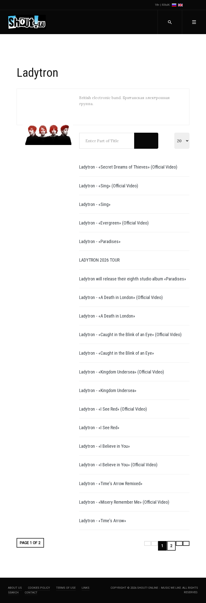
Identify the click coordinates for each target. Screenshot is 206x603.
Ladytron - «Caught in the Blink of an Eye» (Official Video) (130, 334)
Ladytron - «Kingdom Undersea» (107, 390)
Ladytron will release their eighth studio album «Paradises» (132, 278)
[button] (194, 22)
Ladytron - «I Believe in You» (104, 446)
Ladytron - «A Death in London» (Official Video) (121, 297)
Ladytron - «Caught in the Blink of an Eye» (116, 353)
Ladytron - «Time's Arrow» (102, 520)
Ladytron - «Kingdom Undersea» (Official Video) (121, 371)
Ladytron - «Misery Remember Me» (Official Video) (124, 502)
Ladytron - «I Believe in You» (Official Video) (118, 464)
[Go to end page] (186, 543)
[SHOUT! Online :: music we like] (27, 22)
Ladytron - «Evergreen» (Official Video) (114, 222)
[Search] (140, 141)
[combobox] (170, 22)
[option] (174, 5)
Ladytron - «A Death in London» (107, 316)
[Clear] (152, 141)
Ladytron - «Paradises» (100, 241)
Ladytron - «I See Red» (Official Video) (113, 409)
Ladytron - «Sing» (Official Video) (108, 185)
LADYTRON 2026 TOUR (99, 260)
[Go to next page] (179, 543)
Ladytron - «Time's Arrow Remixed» (110, 483)
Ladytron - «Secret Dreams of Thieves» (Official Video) (128, 167)
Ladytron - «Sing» (95, 204)
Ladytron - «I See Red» (99, 427)
